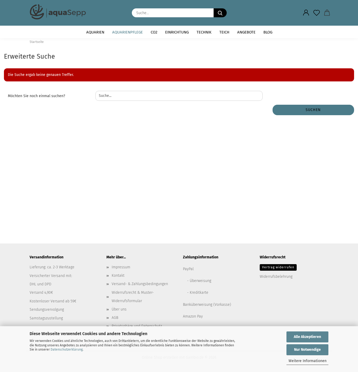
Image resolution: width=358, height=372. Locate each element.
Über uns (119, 309)
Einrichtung (177, 32)
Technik (204, 32)
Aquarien (95, 32)
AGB (115, 317)
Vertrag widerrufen (278, 267)
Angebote (246, 32)
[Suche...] (220, 12)
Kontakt (118, 275)
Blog (267, 32)
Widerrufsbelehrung (276, 276)
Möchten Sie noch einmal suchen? (36, 96)
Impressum (121, 267)
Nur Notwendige (307, 349)
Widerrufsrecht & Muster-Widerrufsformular (133, 296)
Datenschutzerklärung (67, 349)
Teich (224, 32)
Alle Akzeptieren (307, 337)
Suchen (313, 110)
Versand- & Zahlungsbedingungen (140, 284)
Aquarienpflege (127, 32)
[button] (306, 13)
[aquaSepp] (60, 12)
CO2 (154, 32)
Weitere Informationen (308, 361)
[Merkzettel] (316, 13)
